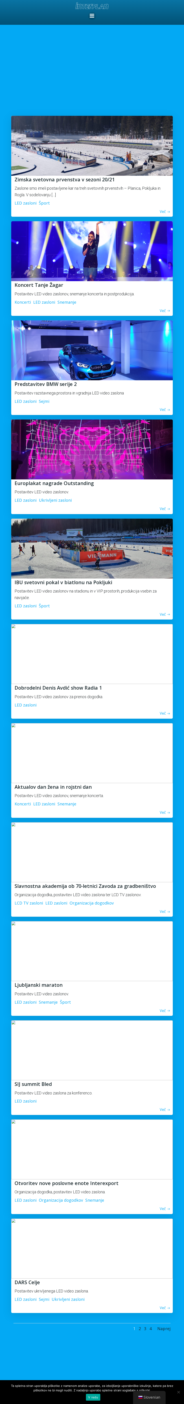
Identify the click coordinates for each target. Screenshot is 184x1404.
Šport (44, 203)
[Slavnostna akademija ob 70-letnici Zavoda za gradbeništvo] (92, 851)
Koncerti (23, 302)
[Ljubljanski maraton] (92, 950)
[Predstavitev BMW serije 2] (92, 350)
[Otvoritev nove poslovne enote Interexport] (92, 1149)
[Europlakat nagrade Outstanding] (92, 449)
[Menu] (92, 16)
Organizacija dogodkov (92, 903)
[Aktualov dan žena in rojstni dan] (92, 752)
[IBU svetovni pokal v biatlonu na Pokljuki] (92, 548)
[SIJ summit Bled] (92, 1050)
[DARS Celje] (92, 1248)
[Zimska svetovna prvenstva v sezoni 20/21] (92, 145)
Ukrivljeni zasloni (55, 500)
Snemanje (66, 302)
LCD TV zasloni (29, 903)
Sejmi (44, 401)
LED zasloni (26, 203)
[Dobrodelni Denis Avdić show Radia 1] (92, 653)
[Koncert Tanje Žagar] (92, 250)
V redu (93, 1397)
